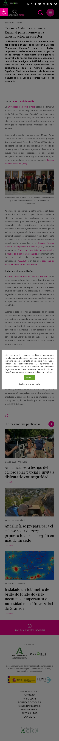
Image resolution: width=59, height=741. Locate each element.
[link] (4, 12)
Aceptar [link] (29, 377)
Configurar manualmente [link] (29, 384)
